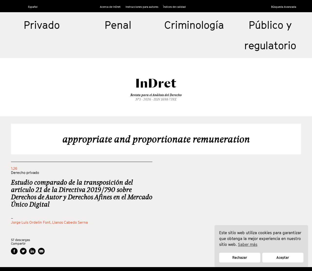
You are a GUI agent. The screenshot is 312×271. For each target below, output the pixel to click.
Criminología (194, 25)
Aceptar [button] (282, 257)
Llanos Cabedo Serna (70, 222)
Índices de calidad (174, 6)
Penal (118, 25)
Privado (42, 25)
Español (33, 6)
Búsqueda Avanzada (283, 6)
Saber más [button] (247, 244)
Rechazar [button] (239, 257)
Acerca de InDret (110, 6)
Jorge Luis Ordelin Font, (31, 222)
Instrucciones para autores (142, 6)
